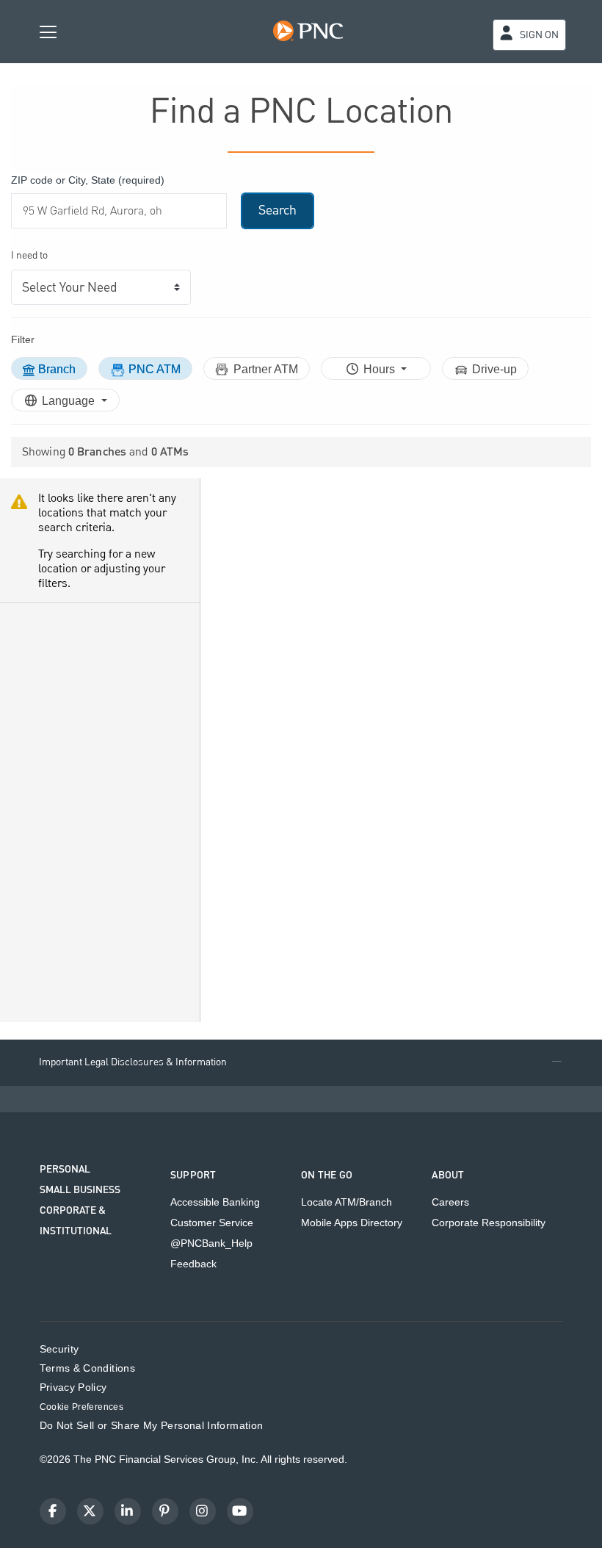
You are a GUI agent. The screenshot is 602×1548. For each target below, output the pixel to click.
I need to (29, 256)
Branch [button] (57, 369)
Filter (23, 339)
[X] (90, 1511)
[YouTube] (240, 1511)
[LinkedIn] (128, 1511)
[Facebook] (53, 1511)
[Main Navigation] (48, 31)
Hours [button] (380, 369)
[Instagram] (202, 1511)
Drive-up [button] (494, 369)
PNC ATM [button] (154, 369)
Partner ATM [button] (265, 369)
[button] (301, 1063)
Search (277, 210)
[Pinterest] (165, 1511)
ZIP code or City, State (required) (87, 180)
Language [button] (70, 401)
